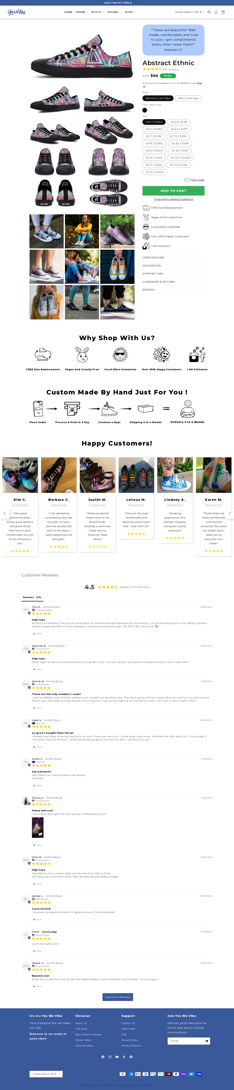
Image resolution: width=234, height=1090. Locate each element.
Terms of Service (131, 1045)
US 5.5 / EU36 (178, 122)
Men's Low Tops (188, 98)
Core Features (153, 257)
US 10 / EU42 (154, 157)
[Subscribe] (206, 1041)
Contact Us (128, 1023)
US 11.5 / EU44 (179, 165)
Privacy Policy (129, 1040)
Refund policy (110, 1085)
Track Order (128, 1028)
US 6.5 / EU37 (179, 129)
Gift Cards (81, 1028)
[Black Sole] (144, 110)
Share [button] (39, 634)
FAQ (124, 1034)
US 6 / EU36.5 (154, 129)
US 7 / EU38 (153, 136)
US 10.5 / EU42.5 (180, 157)
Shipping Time (152, 273)
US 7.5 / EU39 (177, 136)
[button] (81, 12)
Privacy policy (127, 1085)
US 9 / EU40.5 (154, 150)
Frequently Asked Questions (173, 199)
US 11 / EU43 (154, 165)
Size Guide (198, 179)
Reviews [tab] (28, 597)
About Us (81, 1023)
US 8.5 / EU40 (180, 143)
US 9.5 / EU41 (179, 150)
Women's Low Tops (158, 98)
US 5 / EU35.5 (154, 122)
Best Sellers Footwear (88, 1034)
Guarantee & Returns (158, 281)
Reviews (148, 289)
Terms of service (144, 1085)
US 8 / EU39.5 (154, 143)
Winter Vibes (83, 1040)
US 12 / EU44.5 (155, 172)
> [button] (118, 997)
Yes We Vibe (95, 1085)
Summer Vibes (84, 1045)
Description (151, 265)
